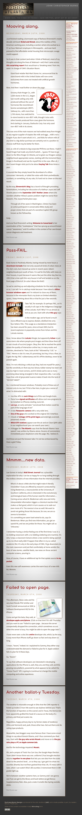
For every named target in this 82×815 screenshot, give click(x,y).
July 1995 (68, 467)
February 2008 (70, 292)
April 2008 (69, 289)
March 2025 (69, 155)
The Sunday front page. (71, 99)
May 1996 (68, 450)
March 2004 (69, 370)
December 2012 (70, 232)
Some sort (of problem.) (70, 73)
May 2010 (68, 250)
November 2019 (70, 193)
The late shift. (69, 108)
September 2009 (70, 263)
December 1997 (70, 432)
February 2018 (70, 217)
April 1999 (69, 415)
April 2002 (69, 382)
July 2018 (68, 210)
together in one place (21, 758)
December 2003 (70, 373)
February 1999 (70, 419)
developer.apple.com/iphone (18, 620)
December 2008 (70, 274)
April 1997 (69, 439)
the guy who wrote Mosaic (30, 739)
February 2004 (70, 371)
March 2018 (69, 215)
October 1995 (69, 461)
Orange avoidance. (71, 131)
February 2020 (70, 188)
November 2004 (70, 355)
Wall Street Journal (32, 472)
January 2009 (70, 272)
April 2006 (69, 329)
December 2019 (70, 191)
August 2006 (69, 324)
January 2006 (70, 335)
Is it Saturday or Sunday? (70, 86)
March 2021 (69, 166)
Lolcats (28, 338)
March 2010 (69, 254)
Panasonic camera (23, 410)
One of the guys (17, 414)
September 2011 (70, 239)
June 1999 (69, 412)
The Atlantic (26, 428)
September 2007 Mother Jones (35, 192)
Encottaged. (69, 64)
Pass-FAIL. (16, 250)
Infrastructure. (70, 50)
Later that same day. (71, 106)
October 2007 (69, 300)
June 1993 (69, 472)
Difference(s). (69, 104)
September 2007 (70, 302)
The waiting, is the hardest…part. (71, 114)
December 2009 (70, 259)
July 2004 (68, 362)
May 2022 (68, 162)
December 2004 (70, 353)
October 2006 (69, 320)
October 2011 (69, 237)
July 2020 (68, 179)
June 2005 (69, 348)
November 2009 (70, 261)
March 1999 (69, 417)
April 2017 (69, 223)
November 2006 (70, 318)
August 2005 (69, 344)
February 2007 (70, 315)
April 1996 (69, 452)
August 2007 (69, 304)
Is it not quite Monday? (69, 83)
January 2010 (70, 258)
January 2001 (70, 388)
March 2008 (69, 291)
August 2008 (69, 281)
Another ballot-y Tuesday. (33, 692)
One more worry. (70, 60)
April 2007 (69, 311)
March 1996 (69, 454)
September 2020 (70, 175)
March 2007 (69, 313)
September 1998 (70, 428)
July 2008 (68, 283)
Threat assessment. (71, 125)
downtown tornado (14, 266)
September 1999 (70, 406)
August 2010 (69, 248)
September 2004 (70, 359)
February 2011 (70, 243)
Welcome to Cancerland (42, 223)
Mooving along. (22, 26)
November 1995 (70, 460)
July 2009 (68, 265)
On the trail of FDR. (71, 121)
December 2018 (70, 201)
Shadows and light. (71, 97)
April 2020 (69, 184)
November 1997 (70, 434)
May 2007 (68, 309)
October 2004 (69, 357)
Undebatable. (70, 146)
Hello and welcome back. (71, 94)
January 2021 (70, 168)
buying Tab (43, 164)
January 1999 (70, 421)
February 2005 (70, 349)
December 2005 (70, 337)
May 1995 (68, 471)
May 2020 (68, 182)
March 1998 (69, 430)
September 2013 (70, 228)
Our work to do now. (71, 129)
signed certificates (27, 399)
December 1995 (70, 458)
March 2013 (69, 230)
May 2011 (68, 241)
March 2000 (69, 395)
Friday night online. (71, 102)
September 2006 (70, 322)
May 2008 (68, 287)
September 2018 (70, 206)
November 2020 (70, 171)
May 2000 (68, 393)
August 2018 (69, 208)
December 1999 (70, 401)
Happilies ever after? (71, 67)
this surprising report (15, 65)
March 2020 (69, 186)
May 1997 (68, 438)
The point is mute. (71, 137)
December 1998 (70, 423)
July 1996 (68, 449)
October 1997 (69, 436)
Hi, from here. (70, 62)
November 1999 (70, 403)
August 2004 (69, 360)
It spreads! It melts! (71, 142)
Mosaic (36, 747)
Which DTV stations (19, 422)
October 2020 (69, 173)
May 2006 (68, 327)
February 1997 (70, 441)
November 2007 (70, 298)
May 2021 (68, 164)
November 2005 (70, 338)
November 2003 (70, 375)
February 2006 (70, 333)
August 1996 (69, 447)
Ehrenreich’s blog (23, 186)
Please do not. (70, 111)
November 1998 (70, 425)
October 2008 (69, 278)
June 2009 (69, 267)
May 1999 (68, 414)
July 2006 (68, 326)
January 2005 (70, 351)
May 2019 (68, 197)
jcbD (47, 802)
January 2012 (70, 236)
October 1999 (69, 404)
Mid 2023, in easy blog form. (70, 54)
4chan (52, 338)
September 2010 (70, 247)
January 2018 (70, 219)
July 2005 (68, 346)
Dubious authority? (71, 79)
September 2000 (70, 390)
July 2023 (68, 158)
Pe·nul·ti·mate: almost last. (70, 135)
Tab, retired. (69, 144)
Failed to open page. (28, 587)
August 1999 (69, 408)
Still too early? (70, 66)
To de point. (69, 127)
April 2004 (69, 368)
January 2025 (70, 157)
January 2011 (70, 245)
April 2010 (69, 252)
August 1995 (69, 465)
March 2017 (69, 225)
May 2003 (68, 381)
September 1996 (70, 445)
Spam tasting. (70, 123)
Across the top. (70, 132)
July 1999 (68, 410)
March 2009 (69, 270)
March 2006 (69, 331)
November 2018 (70, 203)
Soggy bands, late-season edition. (71, 119)
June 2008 (69, 285)
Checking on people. (71, 46)
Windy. (68, 109)
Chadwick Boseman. (70, 486)
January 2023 (70, 160)
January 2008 (70, 294)
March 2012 (69, 234)
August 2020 (69, 177)
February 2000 (70, 397)
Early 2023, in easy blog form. (71, 57)
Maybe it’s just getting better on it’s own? (72, 70)
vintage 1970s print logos (29, 417)
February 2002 (70, 384)
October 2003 (69, 377)
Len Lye (14, 405)
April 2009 (69, 269)
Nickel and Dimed (28, 42)
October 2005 (69, 340)
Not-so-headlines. (71, 89)
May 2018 (68, 212)
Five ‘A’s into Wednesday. (69, 76)
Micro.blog (35, 806)
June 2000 (69, 392)
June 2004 (69, 364)
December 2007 (70, 296)
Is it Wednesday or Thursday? (71, 91)
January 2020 (70, 190)
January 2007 (70, 316)
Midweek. (69, 81)
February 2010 (70, 256)
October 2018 (69, 204)
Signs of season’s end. (70, 140)
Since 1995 (10, 18)
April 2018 (69, 214)
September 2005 (70, 342)
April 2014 (69, 226)
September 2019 (70, 195)
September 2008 (70, 280)
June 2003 (69, 379)
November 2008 (70, 276)
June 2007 (69, 307)
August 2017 (69, 221)
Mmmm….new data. (25, 460)
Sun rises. (68, 52)
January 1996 (70, 456)
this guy (53, 312)
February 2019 (70, 199)
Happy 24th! (69, 48)
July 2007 (68, 305)
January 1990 (70, 474)
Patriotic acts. (69, 116)
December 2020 (70, 169)
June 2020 (69, 180)
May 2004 (68, 366)
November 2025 (70, 153)
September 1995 (70, 463)
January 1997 (70, 443)
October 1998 (69, 426)
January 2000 (70, 399)
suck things (29, 396)
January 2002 (70, 386)
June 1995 (69, 469)
